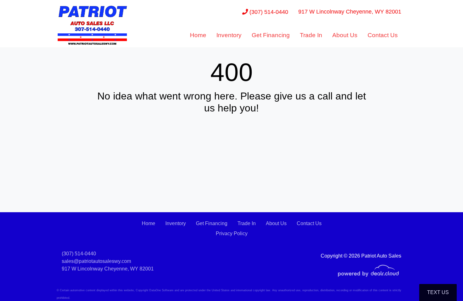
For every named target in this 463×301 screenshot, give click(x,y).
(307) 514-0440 (268, 12)
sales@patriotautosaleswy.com (96, 261)
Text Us (438, 292)
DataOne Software (161, 290)
